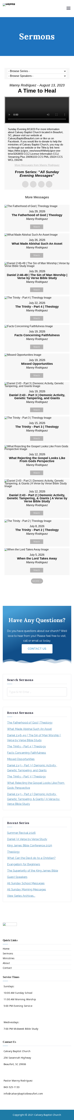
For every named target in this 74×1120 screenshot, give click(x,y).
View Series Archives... (21, 895)
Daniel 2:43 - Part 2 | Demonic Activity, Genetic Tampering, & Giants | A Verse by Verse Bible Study (33, 799)
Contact (7, 967)
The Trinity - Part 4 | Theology (26, 746)
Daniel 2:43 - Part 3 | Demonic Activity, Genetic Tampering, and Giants (32, 768)
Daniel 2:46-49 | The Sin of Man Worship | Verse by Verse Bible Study (34, 738)
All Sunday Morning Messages (26, 889)
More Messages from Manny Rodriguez (37, 165)
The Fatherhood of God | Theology (29, 722)
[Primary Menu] (68, 8)
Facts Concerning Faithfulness (26, 752)
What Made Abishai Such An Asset (29, 729)
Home (6, 948)
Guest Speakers (17, 877)
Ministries (9, 958)
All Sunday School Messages (26, 883)
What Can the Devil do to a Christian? (31, 858)
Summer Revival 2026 (21, 832)
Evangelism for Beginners (23, 864)
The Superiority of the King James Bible (32, 870)
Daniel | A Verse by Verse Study (27, 839)
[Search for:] (37, 692)
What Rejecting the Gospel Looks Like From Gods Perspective (36, 785)
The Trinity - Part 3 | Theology (26, 776)
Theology (13, 851)
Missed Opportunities (21, 759)
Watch (36, 227)
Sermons (8, 953)
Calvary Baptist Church (47, 1114)
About (6, 963)
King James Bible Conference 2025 (29, 845)
